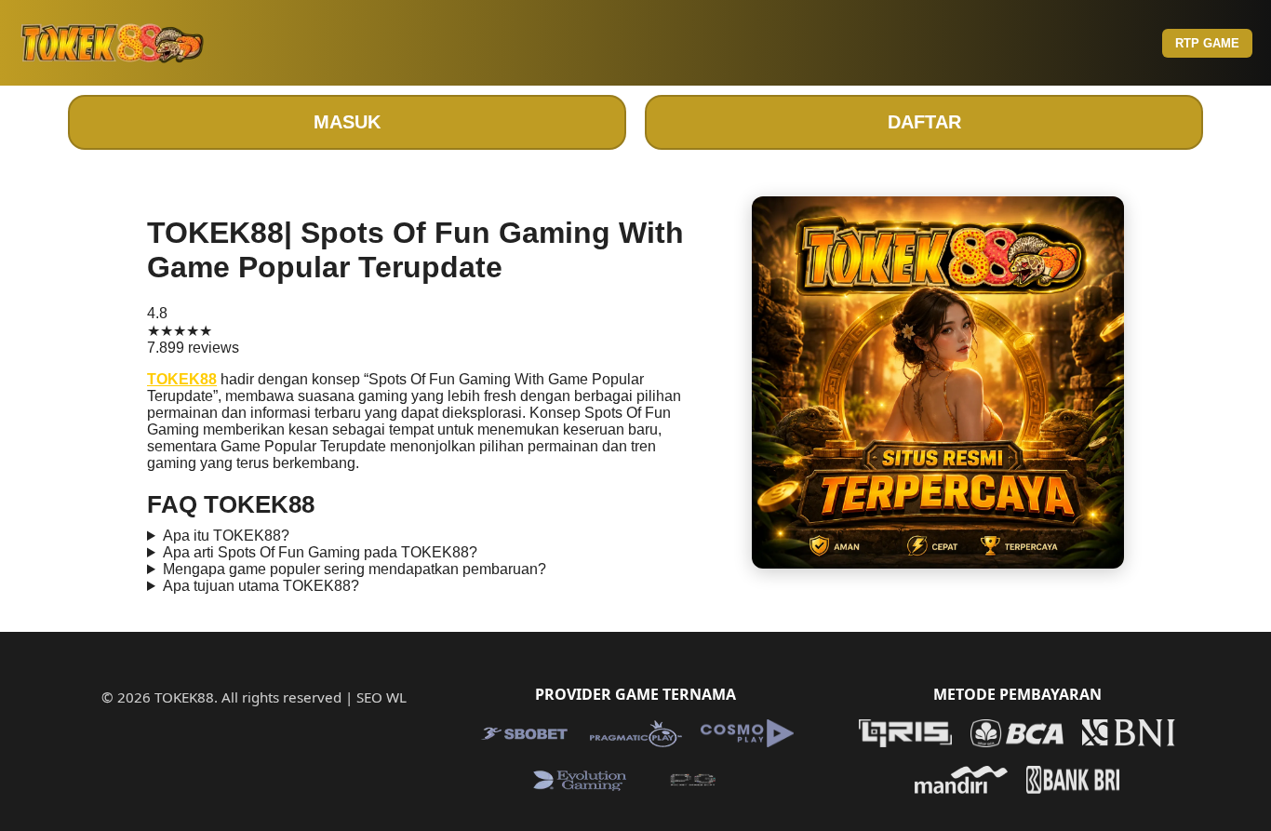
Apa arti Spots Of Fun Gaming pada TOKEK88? (320, 552)
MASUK (347, 122)
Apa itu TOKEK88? (226, 535)
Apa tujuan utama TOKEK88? (261, 586)
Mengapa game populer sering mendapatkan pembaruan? (354, 569)
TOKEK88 (182, 379)
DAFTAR (924, 122)
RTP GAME (1207, 43)
